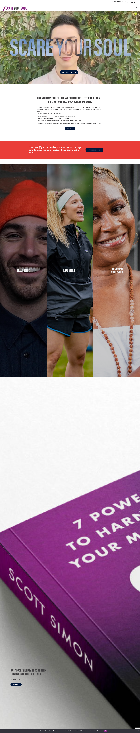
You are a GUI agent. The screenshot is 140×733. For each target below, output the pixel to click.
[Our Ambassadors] (23, 270)
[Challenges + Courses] (116, 270)
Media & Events (126, 8)
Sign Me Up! (70, 128)
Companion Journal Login (117, 1)
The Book (100, 8)
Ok (105, 730)
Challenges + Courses (112, 8)
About (92, 8)
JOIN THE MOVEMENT (69, 72)
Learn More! (16, 684)
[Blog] (70, 270)
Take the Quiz (94, 150)
